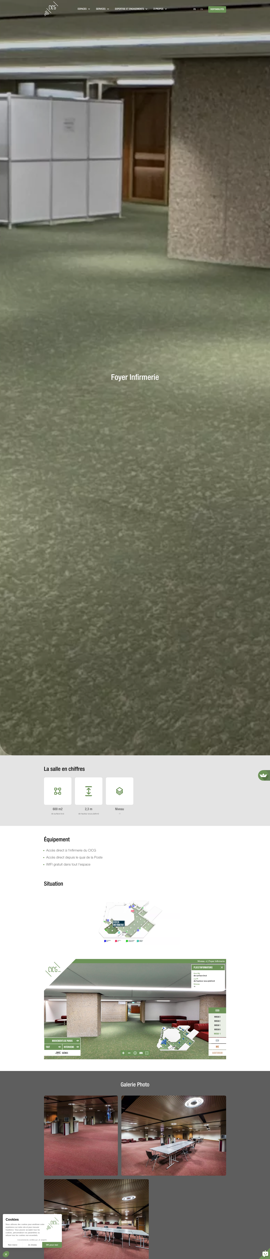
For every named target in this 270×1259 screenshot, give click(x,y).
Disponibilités (217, 9)
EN (201, 9)
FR (194, 9)
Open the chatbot (264, 1253)
